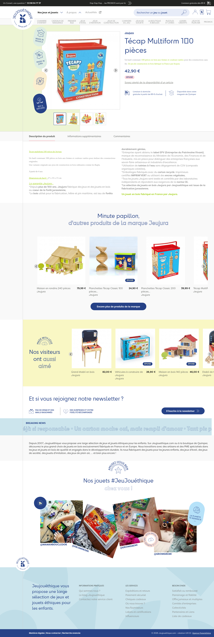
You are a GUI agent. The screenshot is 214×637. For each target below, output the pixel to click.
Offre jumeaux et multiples (187, 599)
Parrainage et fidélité (184, 595)
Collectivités (179, 607)
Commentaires (122, 136)
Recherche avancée (71, 633)
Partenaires (178, 612)
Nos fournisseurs (134, 607)
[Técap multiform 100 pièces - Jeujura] (61, 261)
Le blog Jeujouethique (92, 595)
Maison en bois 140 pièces (173, 372)
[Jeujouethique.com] (22, 28)
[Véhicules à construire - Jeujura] (135, 348)
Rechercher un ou (152, 12)
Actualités (91, 12)
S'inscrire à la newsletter (180, 411)
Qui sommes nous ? (89, 590)
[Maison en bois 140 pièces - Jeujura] (179, 348)
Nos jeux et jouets (48, 12)
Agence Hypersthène (201, 633)
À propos (71, 12)
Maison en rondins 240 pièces (53, 288)
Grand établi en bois (82, 372)
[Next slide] (116, 70)
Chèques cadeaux (135, 599)
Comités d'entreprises (184, 603)
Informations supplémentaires (84, 136)
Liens (191, 612)
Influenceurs (132, 616)
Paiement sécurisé (135, 595)
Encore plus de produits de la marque (118, 306)
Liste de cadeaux (182, 616)
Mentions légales (37, 633)
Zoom (45, 33)
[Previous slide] (46, 70)
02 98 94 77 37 (34, 3)
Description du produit (42, 136)
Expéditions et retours (137, 590)
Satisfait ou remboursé (185, 590)
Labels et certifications (138, 612)
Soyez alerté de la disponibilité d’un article (149, 82)
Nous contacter (53, 633)
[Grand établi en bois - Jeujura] (91, 348)
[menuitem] (60, 119)
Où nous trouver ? (135, 603)
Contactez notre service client (95, 599)
